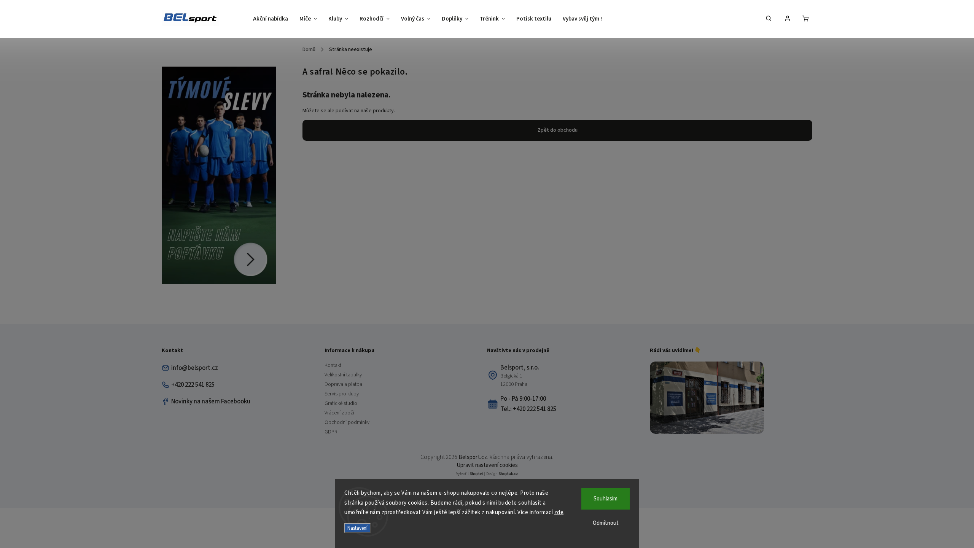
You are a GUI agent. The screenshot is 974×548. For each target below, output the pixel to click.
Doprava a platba (343, 384)
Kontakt (333, 365)
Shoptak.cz (508, 473)
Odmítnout (606, 523)
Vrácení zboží (339, 413)
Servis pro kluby (342, 394)
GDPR (331, 432)
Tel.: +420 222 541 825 (528, 409)
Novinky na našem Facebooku (210, 401)
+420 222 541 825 (193, 384)
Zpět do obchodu (558, 130)
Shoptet (476, 473)
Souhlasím (606, 499)
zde (559, 512)
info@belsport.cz (194, 368)
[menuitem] (273, 19)
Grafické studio (341, 403)
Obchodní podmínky (347, 422)
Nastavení (357, 528)
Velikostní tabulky (343, 375)
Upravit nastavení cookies (487, 465)
